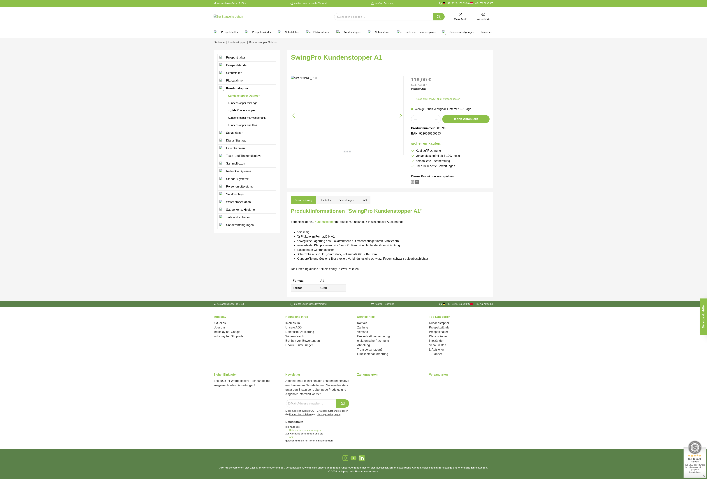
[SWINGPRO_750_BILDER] (347, 115)
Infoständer (436, 340)
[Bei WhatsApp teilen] (412, 181)
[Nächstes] (400, 116)
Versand (362, 331)
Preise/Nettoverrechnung (373, 336)
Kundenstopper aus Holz (242, 125)
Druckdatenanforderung (372, 354)
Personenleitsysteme (239, 186)
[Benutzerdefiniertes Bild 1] (357, 383)
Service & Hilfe (703, 316)
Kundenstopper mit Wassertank (246, 117)
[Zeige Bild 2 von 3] (347, 151)
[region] (347, 115)
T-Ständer (435, 354)
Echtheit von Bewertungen (302, 340)
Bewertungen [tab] (346, 200)
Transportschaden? (369, 349)
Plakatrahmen (234, 80)
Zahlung (362, 327)
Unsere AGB (293, 327)
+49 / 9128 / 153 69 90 (457, 3)
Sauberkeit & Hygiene (240, 209)
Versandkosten (294, 467)
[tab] (303, 200)
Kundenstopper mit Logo (242, 103)
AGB (291, 437)
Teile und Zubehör (237, 217)
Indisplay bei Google (227, 331)
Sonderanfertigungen (239, 225)
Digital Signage (235, 140)
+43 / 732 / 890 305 (483, 3)
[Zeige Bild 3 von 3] (350, 151)
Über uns (220, 327)
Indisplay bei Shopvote (228, 336)
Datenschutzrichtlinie (300, 414)
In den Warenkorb (465, 119)
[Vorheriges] (294, 116)
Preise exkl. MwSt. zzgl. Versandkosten (437, 98)
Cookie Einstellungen (299, 345)
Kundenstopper (236, 88)
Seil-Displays (234, 194)
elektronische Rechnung (373, 340)
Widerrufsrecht (294, 336)
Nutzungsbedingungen (328, 414)
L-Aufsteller (436, 349)
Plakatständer (438, 336)
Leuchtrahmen (235, 148)
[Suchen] (439, 16)
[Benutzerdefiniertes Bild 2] (359, 383)
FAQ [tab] (364, 200)
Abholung (363, 345)
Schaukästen (234, 132)
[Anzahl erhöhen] (436, 119)
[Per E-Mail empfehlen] (417, 181)
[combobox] (383, 16)
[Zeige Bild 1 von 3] (344, 151)
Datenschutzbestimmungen (305, 430)
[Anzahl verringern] (415, 119)
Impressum (292, 323)
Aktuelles (220, 323)
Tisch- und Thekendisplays (243, 155)
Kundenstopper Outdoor (243, 95)
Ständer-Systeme (237, 179)
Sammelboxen (235, 163)
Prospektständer (236, 65)
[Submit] (342, 403)
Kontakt (362, 323)
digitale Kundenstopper (241, 110)
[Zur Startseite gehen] (228, 17)
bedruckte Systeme (238, 171)
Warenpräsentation (238, 202)
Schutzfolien (233, 73)
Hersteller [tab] (325, 200)
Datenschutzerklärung (299, 331)
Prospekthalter (235, 57)
